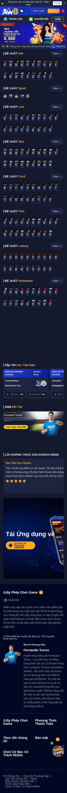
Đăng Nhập (39, 11)
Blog (33, 778)
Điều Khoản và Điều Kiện (20, 781)
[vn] (63, 11)
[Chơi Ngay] (5, 96)
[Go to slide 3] (34, 41)
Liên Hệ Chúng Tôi (16, 778)
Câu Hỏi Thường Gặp (36, 776)
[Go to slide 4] (36, 41)
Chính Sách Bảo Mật (17, 784)
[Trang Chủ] (10, 10)
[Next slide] (63, 33)
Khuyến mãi (41, 19)
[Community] (22, 11)
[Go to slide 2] (32, 41)
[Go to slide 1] (30, 41)
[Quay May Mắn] (59, 751)
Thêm (57, 19)
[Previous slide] (3, 33)
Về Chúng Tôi (11, 776)
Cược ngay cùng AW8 (16, 427)
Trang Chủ (15, 19)
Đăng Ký (53, 11)
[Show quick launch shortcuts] (58, 739)
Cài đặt (57, 3)
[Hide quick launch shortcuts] (52, 743)
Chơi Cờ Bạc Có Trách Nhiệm (22, 786)
